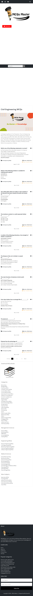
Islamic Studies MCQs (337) (6, 568)
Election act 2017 (5, 398)
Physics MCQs (4, 420)
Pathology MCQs (4, 468)
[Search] (24, 66)
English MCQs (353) (5, 565)
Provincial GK (4, 410)
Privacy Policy (4, 552)
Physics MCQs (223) (5, 570)
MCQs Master (15, 593)
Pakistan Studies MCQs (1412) (7, 559)
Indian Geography (5, 407)
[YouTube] (8, 1)
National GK (3, 408)
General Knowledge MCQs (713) (7, 562)
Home (2, 547)
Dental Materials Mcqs (6, 456)
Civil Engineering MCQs (6, 160)
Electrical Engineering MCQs (7, 443)
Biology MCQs (4, 386)
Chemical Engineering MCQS (7, 448)
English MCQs (4, 399)
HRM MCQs (3, 433)
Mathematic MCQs (5, 414)
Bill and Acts (3, 385)
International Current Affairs (7, 394)
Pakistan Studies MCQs (6, 417)
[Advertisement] (16, 45)
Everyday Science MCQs (6, 401)
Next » (25, 358)
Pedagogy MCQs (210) (5, 573)
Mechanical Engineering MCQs (7, 446)
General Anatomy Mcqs (6, 459)
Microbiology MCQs (5, 461)
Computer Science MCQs (6, 389)
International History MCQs (7, 483)
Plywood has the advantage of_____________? (12, 341)
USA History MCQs (5, 423)
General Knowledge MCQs (6, 402)
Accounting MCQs (5, 435)
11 (22, 358)
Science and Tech (5, 422)
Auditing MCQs (4, 436)
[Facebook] (2, 1)
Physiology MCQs (5, 467)
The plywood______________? (8, 319)
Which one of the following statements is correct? (14, 148)
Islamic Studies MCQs (5, 413)
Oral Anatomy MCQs (5, 462)
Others (2, 416)
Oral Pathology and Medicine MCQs (8, 465)
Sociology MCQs (4, 478)
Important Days (4, 405)
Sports (2, 411)
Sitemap (2, 553)
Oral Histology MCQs (5, 464)
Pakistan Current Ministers (7, 395)
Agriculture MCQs (5, 477)
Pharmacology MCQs (5, 470)
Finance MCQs (4, 430)
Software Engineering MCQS (7, 449)
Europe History (4, 404)
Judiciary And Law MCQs (6, 480)
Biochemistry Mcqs (5, 458)
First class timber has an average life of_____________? (14, 299)
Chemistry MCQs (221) (5, 571)
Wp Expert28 (27, 593)
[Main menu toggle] (30, 1)
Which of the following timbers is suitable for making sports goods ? (13, 171)
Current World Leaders (6, 392)
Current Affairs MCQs (5, 391)
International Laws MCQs (6, 481)
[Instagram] (5, 1)
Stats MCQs (3, 484)
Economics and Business (6, 396)
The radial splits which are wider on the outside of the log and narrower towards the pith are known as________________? (14, 193)
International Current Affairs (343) (8, 567)
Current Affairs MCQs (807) (6, 561)
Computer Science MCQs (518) (7, 564)
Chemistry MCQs (4, 388)
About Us (3, 549)
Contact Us (3, 550)
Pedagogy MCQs (4, 419)
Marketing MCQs (4, 432)
